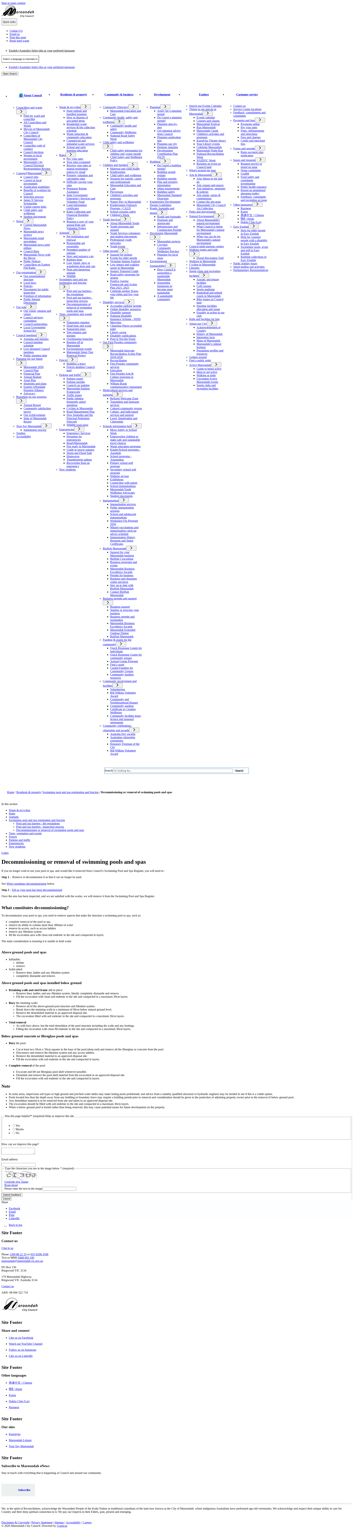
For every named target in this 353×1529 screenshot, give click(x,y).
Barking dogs (74, 259)
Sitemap (59, 1522)
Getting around (198, 357)
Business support (120, 606)
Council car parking (78, 385)
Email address (9, 1159)
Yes (18, 1125)
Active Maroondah (200, 365)
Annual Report (32, 405)
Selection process (34, 196)
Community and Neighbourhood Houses (124, 701)
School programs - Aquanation (120, 458)
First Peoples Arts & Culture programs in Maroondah (121, 377)
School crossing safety (123, 211)
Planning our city (167, 143)
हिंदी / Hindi (247, 218)
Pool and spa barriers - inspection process (79, 299)
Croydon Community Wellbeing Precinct (168, 248)
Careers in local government (33, 182)
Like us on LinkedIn (21, 1355)
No (17, 1132)
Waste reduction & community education (79, 135)
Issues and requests (244, 160)
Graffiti (245, 173)
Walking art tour (119, 476)
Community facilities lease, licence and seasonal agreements (125, 719)
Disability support (120, 312)
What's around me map (202, 170)
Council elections (34, 152)
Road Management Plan (81, 411)
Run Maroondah (206, 127)
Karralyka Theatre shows (211, 140)
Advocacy (29, 393)
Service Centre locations (247, 109)
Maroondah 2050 (34, 367)
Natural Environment (201, 216)
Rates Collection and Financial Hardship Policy (79, 215)
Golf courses (204, 286)
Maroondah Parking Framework (78, 390)
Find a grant (117, 664)
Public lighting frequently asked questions (76, 402)
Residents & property (73, 94)
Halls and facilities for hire (204, 319)
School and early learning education (77, 149)
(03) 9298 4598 (39, 1254)
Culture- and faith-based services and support (124, 413)
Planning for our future (29, 358)
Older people (110, 251)
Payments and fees (244, 120)
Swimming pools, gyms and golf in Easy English (254, 250)
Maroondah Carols (207, 130)
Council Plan (31, 370)
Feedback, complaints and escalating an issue (254, 198)
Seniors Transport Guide (124, 271)
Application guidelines (37, 186)
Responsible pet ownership (76, 245)
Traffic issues (74, 395)
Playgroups (116, 191)
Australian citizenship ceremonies (122, 739)
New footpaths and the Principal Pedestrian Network (80, 418)
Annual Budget (32, 377)
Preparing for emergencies (74, 438)
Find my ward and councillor (34, 117)
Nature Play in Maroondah (125, 201)
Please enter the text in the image (23, 1188)
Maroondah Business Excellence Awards (122, 570)
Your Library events (208, 143)
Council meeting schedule (33, 344)
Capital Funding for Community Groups (121, 669)
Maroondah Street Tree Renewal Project (80, 354)
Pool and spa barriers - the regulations (79, 292)
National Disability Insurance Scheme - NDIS (125, 317)
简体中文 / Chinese (252, 215)
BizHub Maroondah (114, 548)
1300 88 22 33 (18, 1254)
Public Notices (32, 261)
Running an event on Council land (209, 165)
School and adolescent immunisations (123, 516)
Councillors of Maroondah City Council (33, 139)
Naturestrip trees (76, 329)
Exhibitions (116, 479)
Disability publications (123, 335)
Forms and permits (244, 148)
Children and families (115, 165)
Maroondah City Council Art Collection (211, 206)
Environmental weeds (79, 348)
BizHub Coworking (121, 558)
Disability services (113, 302)
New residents (67, 469)
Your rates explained (78, 162)
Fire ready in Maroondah (81, 446)
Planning (155, 107)
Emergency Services (78, 433)
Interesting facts (206, 337)
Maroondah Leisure (20, 1440)
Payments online (250, 124)
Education (116, 370)
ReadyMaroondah (77, 443)
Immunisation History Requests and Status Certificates (122, 540)
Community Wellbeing (123, 132)
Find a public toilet (200, 360)
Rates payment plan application (252, 154)
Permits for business (121, 575)
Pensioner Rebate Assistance (77, 190)
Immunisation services (123, 504)
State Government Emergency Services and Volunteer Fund (81, 198)
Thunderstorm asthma (79, 459)
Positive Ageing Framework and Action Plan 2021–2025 (123, 284)
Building (155, 161)
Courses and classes (208, 120)
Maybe (20, 1129)
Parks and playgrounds (202, 211)
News (19, 221)
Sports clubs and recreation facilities (207, 387)
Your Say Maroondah (28, 426)
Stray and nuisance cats (80, 256)
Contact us (239, 105)
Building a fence (76, 363)
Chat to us (7, 1248)
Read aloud (11, 1185)
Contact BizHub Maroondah (119, 593)
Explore (204, 94)
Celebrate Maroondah (209, 147)
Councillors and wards (29, 107)
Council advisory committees (33, 319)
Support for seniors (121, 254)
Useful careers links (35, 206)
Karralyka (14, 1434)
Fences (63, 360)
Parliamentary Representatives (250, 270)
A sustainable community (165, 297)
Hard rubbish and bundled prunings (77, 112)
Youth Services (111, 219)
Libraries (194, 267)
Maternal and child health (125, 168)
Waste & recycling (70, 107)
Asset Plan (30, 380)
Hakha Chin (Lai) (251, 222)
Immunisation (111, 500)
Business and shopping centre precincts (123, 580)
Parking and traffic (70, 375)
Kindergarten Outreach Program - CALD (123, 206)
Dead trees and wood (79, 325)
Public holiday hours (245, 263)
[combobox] (20, 59)
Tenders (20, 433)
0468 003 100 (26, 1257)
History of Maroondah (209, 334)
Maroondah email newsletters (34, 240)
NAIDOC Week (206, 160)
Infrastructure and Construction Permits (169, 228)
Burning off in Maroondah (75, 344)
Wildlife (71, 276)
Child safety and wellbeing (33, 211)
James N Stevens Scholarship (33, 202)
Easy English (241, 226)
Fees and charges (251, 137)
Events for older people (123, 258)
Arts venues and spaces (210, 185)
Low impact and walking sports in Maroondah (124, 266)
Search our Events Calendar (205, 105)
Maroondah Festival (208, 124)
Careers (87, 1522)
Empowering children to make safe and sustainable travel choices (125, 440)
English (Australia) (42, 50)
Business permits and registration (122, 618)
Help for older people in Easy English (253, 232)
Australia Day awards (122, 734)
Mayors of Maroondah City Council (37, 130)
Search (109, 770)
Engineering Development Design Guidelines (165, 203)
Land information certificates (77, 206)
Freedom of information (37, 296)
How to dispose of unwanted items (77, 119)
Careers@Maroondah (28, 173)
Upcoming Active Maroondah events (207, 380)
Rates (62, 155)
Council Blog (31, 251)
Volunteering (117, 689)
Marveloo (115, 322)
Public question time (35, 355)
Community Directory (115, 107)
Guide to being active (209, 368)
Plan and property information (167, 183)
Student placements (35, 216)
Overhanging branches (80, 339)
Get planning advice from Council (169, 132)
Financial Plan (32, 373)
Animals (64, 232)
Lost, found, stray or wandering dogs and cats (81, 264)
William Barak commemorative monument (126, 385)
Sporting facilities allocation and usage (208, 307)
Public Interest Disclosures (32, 301)
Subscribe (24, 1490)
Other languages (242, 204)
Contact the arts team (209, 201)
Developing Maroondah (164, 233)
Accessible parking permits (125, 305)
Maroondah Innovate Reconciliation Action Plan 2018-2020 (125, 354)
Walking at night (206, 375)
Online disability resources (125, 309)
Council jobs (31, 177)
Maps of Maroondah (208, 340)
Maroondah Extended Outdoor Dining (122, 631)
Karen (244, 211)
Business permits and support (120, 598)
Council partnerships (35, 324)
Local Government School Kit (34, 329)
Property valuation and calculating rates (80, 177)
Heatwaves (73, 456)
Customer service (247, 94)
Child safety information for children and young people (126, 152)
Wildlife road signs (77, 424)
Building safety (166, 191)
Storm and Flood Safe (79, 453)
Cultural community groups (126, 408)
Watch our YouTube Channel (25, 1343)
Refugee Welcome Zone (124, 398)
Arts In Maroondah (200, 175)
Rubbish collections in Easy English (253, 258)
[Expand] (14, 103)
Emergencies (66, 429)
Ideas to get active (207, 372)
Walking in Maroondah (202, 261)
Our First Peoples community (120, 342)
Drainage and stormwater (165, 221)
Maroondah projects (168, 241)
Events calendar (206, 117)
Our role (21, 307)
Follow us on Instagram (22, 1349)
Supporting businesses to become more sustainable (165, 287)
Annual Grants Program (124, 661)
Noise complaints (251, 170)
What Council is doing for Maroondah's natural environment (210, 230)
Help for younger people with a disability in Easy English (254, 240)
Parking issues (75, 378)
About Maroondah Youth (124, 223)
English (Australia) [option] (42, 67)
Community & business (118, 94)
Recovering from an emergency (78, 464)
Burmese (246, 208)
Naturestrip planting (78, 322)
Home (10, 792)
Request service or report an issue (251, 165)
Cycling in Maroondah (80, 408)
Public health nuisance (254, 186)
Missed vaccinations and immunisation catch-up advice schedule (124, 531)
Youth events (117, 246)
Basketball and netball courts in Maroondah (209, 294)
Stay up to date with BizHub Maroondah (121, 587)
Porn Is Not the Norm (122, 339)
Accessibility (23, 436)
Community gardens (122, 705)
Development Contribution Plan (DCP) (167, 154)
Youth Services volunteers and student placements (125, 235)
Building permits (166, 178)
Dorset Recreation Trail (210, 258)
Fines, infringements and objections (252, 132)
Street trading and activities (249, 266)
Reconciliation (118, 360)
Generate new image (16, 1181)
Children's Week (119, 215)
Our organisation (26, 272)
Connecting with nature (123, 482)
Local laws (30, 282)
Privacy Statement (41, 1522)
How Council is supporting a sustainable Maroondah (166, 274)
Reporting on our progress (31, 396)
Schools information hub (117, 426)
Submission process (35, 429)
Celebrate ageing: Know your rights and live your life (124, 294)
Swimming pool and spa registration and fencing (73, 281)
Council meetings (26, 335)
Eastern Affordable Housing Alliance (34, 388)
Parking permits (76, 381)
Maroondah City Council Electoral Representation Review (37, 165)
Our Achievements (34, 415)
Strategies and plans (35, 383)
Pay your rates (75, 158)
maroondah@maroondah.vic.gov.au (22, 1261)
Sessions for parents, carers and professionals (125, 180)
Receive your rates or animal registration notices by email (79, 169)
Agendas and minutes (36, 339)
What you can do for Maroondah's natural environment (208, 240)
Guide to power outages (80, 449)
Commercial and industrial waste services (81, 142)
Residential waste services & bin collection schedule (81, 127)
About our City (198, 323)
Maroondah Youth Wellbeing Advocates (122, 491)
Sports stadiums (206, 289)
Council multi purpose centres (206, 246)
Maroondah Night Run (210, 150)
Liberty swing (118, 332)
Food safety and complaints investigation (250, 180)
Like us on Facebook (21, 1337)
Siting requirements (168, 188)
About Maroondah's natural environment (208, 221)
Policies (28, 286)
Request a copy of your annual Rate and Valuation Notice (80, 225)
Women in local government (33, 157)
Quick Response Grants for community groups (126, 656)
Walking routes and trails (203, 249)
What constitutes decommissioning (26, 883)
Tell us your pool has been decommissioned (37, 890)
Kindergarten (117, 172)
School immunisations (123, 486)
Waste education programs (125, 446)
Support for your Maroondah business (122, 554)
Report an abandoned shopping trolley (253, 192)
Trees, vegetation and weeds (75, 314)
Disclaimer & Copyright (15, 1522)
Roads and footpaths (169, 216)
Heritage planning (167, 147)
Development (162, 94)
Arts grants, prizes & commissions (208, 197)
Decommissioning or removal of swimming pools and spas (79, 307)
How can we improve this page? (20, 1144)
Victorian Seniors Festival (125, 261)
